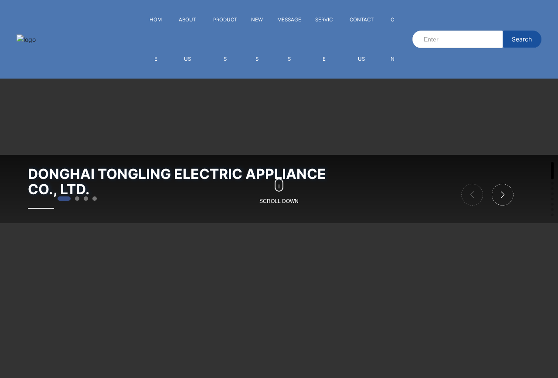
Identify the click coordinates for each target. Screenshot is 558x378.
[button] (64, 198)
